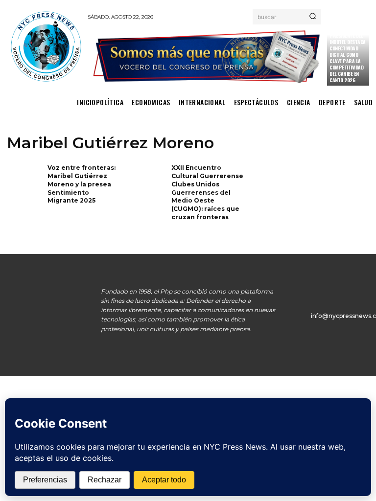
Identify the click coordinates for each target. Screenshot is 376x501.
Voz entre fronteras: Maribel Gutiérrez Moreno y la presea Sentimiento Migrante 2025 (81, 184)
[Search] (312, 16)
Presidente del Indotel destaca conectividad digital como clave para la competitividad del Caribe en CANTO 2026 (347, 58)
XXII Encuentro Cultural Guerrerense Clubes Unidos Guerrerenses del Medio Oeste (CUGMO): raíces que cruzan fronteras (207, 192)
